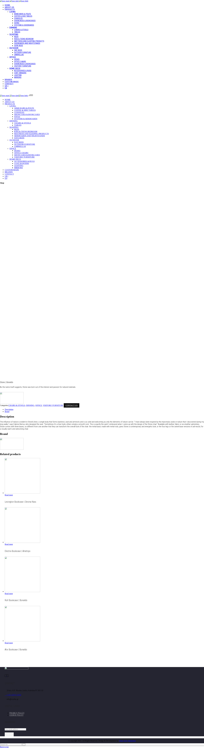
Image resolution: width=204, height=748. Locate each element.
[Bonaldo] (12, 403)
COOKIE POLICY (16, 715)
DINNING (30, 405)
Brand (7, 412)
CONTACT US (72, 405)
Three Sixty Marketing (127, 741)
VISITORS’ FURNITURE (53, 405)
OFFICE (38, 405)
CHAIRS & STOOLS (16, 405)
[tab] (104, 409)
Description (9, 409)
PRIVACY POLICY (16, 713)
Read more (9, 495)
